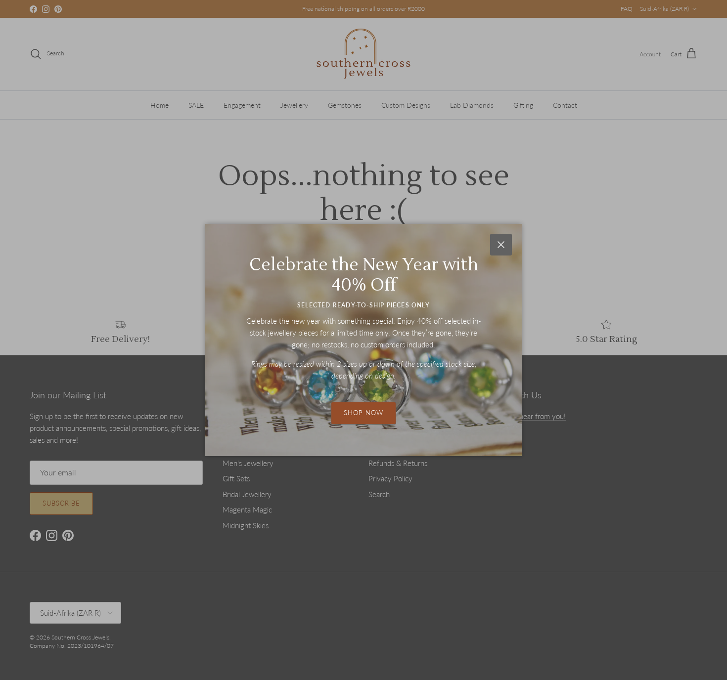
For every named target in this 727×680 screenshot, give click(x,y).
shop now (363, 413)
